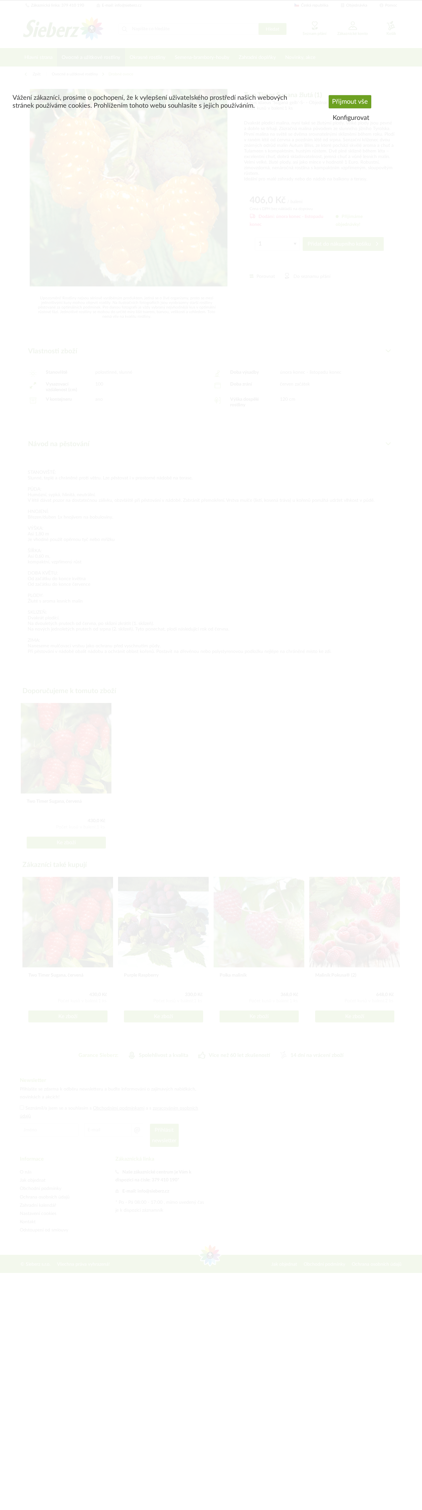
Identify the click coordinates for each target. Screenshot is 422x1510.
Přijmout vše (350, 101)
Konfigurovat (351, 118)
